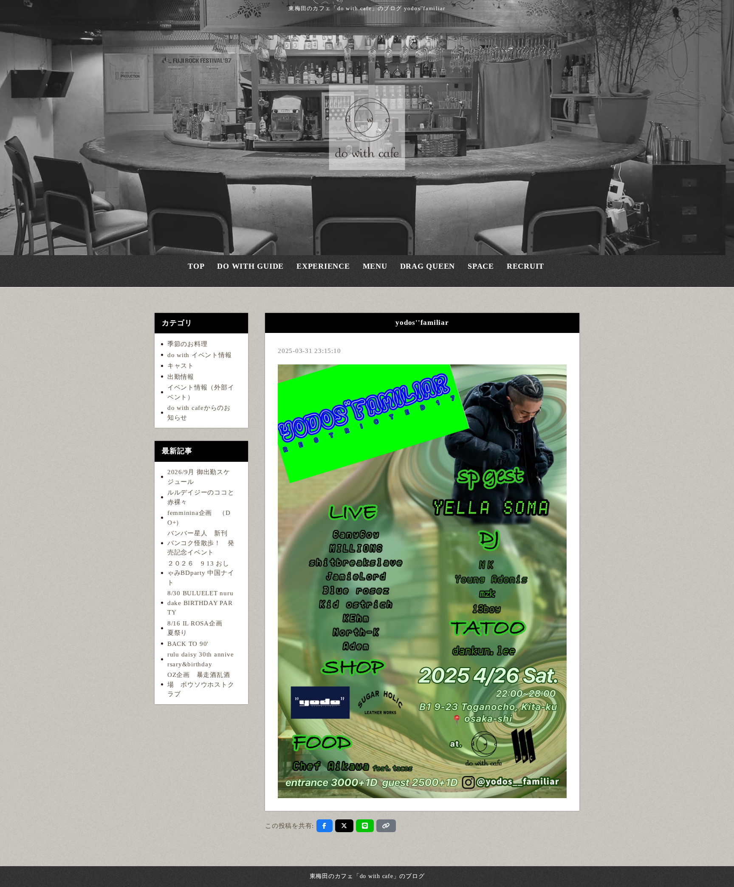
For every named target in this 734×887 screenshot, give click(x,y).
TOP (196, 270)
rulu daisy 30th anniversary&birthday (200, 659)
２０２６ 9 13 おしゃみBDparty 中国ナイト (200, 573)
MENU (375, 270)
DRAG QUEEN (427, 270)
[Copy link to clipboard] (386, 825)
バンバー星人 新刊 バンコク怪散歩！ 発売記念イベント (200, 543)
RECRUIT (525, 270)
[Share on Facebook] (324, 825)
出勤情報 (180, 376)
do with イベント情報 (199, 355)
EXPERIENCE (323, 270)
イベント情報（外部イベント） (200, 392)
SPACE (481, 270)
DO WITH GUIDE (250, 270)
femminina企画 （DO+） (199, 517)
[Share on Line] (365, 825)
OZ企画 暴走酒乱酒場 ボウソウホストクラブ (200, 684)
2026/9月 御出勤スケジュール (198, 477)
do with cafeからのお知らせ (199, 412)
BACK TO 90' (188, 643)
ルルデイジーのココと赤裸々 (200, 497)
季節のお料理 (187, 344)
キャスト (180, 365)
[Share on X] (344, 825)
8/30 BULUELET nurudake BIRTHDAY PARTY (200, 603)
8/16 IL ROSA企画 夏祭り (198, 628)
